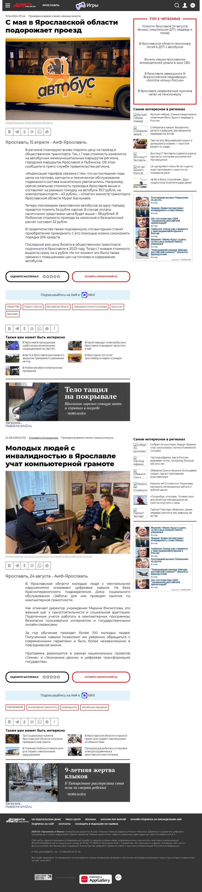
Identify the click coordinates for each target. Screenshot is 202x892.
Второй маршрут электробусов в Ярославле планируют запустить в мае (105, 345)
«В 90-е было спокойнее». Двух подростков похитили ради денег (171, 181)
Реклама (90, 819)
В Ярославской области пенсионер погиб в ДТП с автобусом (165, 45)
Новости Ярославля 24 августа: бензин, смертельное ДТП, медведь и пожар (164, 30)
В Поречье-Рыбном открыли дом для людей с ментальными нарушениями (42, 751)
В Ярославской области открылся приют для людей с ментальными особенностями (106, 738)
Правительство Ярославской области (29, 122)
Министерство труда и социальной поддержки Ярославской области (49, 556)
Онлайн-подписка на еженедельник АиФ (156, 819)
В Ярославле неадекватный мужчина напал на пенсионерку (165, 92)
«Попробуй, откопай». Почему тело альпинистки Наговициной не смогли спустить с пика (172, 499)
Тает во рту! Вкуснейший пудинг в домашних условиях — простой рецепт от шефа (171, 143)
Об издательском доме (46, 819)
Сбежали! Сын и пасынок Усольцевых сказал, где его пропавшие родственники (173, 473)
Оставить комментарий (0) (101, 276)
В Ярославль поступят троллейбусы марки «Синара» (103, 357)
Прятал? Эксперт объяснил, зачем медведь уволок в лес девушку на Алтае (171, 512)
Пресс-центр (73, 819)
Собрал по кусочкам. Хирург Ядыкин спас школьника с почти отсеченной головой (173, 447)
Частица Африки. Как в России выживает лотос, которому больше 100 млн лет (172, 460)
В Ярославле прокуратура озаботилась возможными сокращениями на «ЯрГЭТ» (38, 345)
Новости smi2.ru (19, 426)
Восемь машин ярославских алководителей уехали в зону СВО (165, 61)
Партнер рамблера (65, 877)
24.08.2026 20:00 (16, 437)
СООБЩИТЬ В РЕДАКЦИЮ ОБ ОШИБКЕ (96, 824)
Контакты (65, 824)
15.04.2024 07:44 (15, 16)
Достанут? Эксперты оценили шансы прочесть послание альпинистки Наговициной (173, 156)
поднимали (34, 249)
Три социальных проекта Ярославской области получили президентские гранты (42, 738)
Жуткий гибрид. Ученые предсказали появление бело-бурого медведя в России (173, 117)
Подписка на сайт (43, 824)
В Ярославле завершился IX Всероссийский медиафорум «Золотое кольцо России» (164, 77)
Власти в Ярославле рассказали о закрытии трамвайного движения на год (43, 358)
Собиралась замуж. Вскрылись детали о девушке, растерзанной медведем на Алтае (170, 130)
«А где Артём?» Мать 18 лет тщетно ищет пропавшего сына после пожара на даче (171, 169)
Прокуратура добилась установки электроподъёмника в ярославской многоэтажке (106, 751)
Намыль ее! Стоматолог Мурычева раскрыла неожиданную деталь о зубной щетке (171, 486)
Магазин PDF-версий (113, 819)
